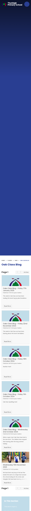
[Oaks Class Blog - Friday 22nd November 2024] (15, 316)
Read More (7, 306)
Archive (26, 272)
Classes (9, 260)
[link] (17, 272)
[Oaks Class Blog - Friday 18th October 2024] (15, 351)
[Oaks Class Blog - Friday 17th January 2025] (15, 280)
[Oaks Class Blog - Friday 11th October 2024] (15, 386)
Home (3, 260)
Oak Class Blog (24, 260)
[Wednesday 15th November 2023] (15, 457)
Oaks (16, 260)
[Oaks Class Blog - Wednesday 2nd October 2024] (15, 422)
